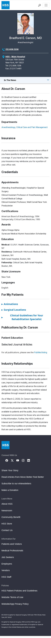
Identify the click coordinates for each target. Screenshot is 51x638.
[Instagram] (24, 460)
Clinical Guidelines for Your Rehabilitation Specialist (22, 317)
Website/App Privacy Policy (15, 604)
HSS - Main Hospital (15, 56)
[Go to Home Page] (5, 445)
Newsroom (6, 510)
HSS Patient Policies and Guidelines (19, 590)
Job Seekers (7, 557)
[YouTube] (19, 460)
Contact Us (7, 530)
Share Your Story (9, 470)
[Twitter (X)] (13, 460)
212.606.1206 (12, 49)
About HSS (7, 504)
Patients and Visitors (11, 544)
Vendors (5, 570)
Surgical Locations (13, 309)
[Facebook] (8, 460)
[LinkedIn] (30, 460)
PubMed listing (40, 352)
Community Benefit (10, 517)
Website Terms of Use (12, 597)
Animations (9, 304)
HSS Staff (6, 577)
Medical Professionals (12, 550)
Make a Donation (9, 490)
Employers (6, 564)
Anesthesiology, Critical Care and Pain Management (24, 127)
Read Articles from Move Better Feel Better (22, 477)
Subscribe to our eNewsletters (16, 483)
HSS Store (6, 523)
